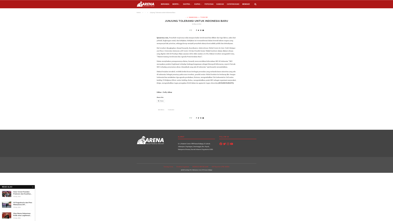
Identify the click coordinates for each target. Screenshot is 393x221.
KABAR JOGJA (193, 17)
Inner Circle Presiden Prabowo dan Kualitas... (22, 193)
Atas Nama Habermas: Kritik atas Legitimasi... (22, 214)
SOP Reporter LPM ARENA (220, 167)
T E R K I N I (204, 17)
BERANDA (165, 4)
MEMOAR (246, 4)
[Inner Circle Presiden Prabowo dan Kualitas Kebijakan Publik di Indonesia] (6, 194)
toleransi (171, 109)
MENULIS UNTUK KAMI (200, 167)
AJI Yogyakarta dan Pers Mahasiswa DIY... (22, 204)
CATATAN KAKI (233, 4)
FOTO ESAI (209, 4)
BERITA (175, 4)
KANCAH (220, 4)
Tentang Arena (168, 167)
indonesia (161, 109)
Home (139, 12)
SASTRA (186, 4)
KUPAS (197, 4)
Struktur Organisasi (182, 167)
